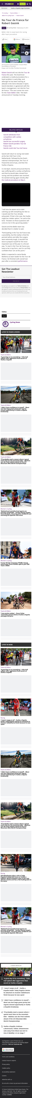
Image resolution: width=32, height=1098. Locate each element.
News (4, 28)
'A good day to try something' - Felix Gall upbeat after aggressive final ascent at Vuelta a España (17, 981)
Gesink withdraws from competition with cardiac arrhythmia (12, 137)
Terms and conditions (8, 1057)
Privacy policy (6, 1064)
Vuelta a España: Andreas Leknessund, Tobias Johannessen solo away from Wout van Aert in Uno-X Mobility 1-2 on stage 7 (16, 1029)
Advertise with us (7, 1079)
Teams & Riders (14, 13)
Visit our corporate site (15, 1044)
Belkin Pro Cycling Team (8, 15)
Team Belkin (11, 93)
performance (22, 261)
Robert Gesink (20, 15)
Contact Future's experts (9, 1060)
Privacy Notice (24, 287)
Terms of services (22, 286)
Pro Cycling (5, 13)
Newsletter (27, 39)
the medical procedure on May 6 (13, 180)
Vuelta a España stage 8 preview (20, 8)
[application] (16, 193)
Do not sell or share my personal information (15, 1083)
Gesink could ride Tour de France (15, 148)
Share (6, 39)
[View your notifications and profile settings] (18, 4)
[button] (30, 4)
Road (4, 316)
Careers (4, 1075)
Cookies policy (6, 1068)
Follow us (18, 39)
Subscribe (22, 4)
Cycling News (12, 28)
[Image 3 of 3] (27, 53)
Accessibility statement (8, 1072)
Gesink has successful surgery (14, 141)
